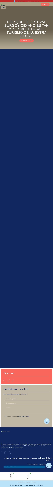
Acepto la (37, 464)
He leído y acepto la (17, 416)
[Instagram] (8, 380)
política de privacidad (23, 416)
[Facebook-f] (4, 380)
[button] (45, 4)
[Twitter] (12, 380)
